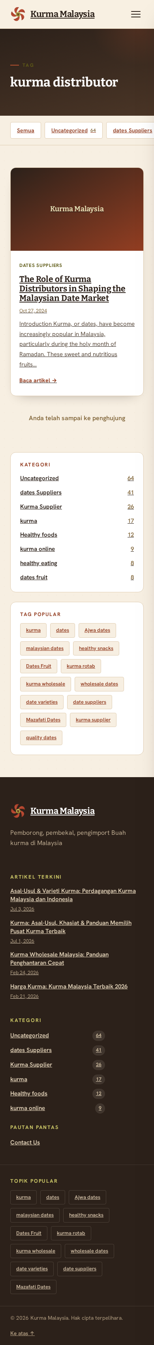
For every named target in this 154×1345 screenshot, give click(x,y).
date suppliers (89, 702)
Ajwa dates (97, 630)
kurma (77, 521)
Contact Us (25, 1142)
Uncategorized (73, 130)
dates (62, 630)
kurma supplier (93, 719)
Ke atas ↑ (22, 1333)
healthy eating (77, 563)
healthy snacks (96, 648)
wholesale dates (99, 683)
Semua (25, 130)
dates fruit (77, 577)
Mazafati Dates (43, 719)
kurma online (77, 549)
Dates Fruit (38, 666)
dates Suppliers (77, 492)
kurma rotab (81, 666)
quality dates (41, 737)
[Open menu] (136, 14)
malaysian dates (45, 648)
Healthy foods (77, 535)
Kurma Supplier (77, 507)
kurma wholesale (45, 683)
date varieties (42, 702)
